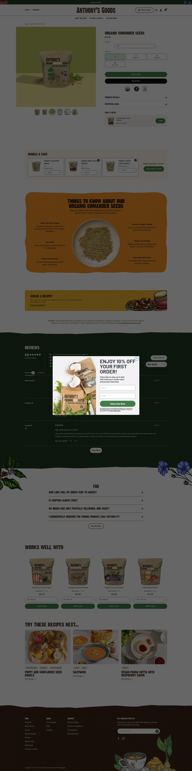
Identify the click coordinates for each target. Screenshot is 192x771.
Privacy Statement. (115, 411)
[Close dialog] (137, 359)
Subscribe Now (117, 403)
